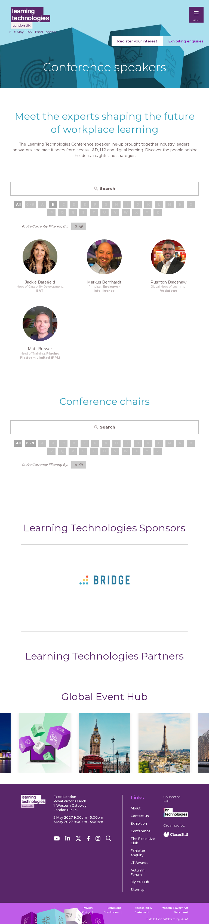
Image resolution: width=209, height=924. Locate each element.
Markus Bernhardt (104, 282)
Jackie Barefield (40, 282)
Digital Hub (140, 882)
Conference (140, 831)
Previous (21, 748)
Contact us (140, 816)
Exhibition (139, 823)
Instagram (98, 838)
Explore (44, 764)
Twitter (78, 838)
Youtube (57, 838)
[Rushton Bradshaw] (168, 256)
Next (187, 748)
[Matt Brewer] (40, 323)
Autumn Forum (138, 872)
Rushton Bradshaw (168, 282)
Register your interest (137, 41)
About (136, 808)
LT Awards (139, 863)
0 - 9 (30, 443)
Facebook (88, 838)
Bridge (104, 623)
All (18, 204)
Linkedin (67, 838)
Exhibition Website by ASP (167, 919)
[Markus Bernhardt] (104, 256)
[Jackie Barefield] (40, 256)
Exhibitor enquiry (138, 853)
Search (107, 188)
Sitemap (137, 890)
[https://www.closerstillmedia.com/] (176, 836)
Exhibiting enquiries (186, 41)
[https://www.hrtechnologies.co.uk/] (176, 816)
